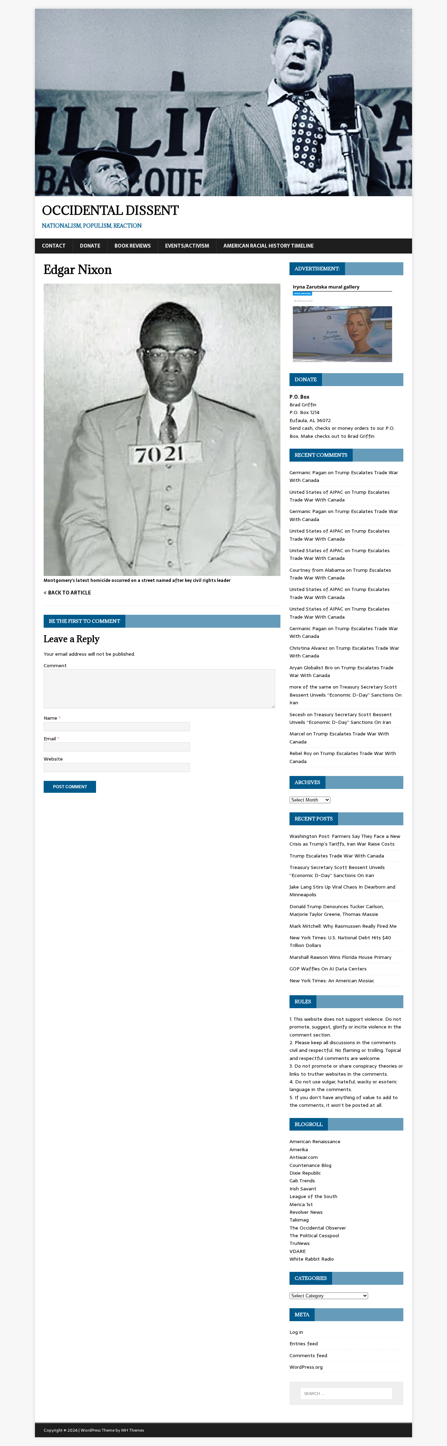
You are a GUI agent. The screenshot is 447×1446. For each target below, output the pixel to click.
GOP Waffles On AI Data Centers (328, 969)
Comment (55, 665)
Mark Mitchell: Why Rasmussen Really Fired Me (343, 926)
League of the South (313, 1196)
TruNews (300, 1243)
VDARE (298, 1251)
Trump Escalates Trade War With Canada (340, 496)
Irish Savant (303, 1188)
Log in (296, 1332)
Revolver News (306, 1212)
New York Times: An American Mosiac (332, 980)
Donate (90, 246)
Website (53, 759)
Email (50, 738)
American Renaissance (315, 1141)
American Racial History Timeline (269, 246)
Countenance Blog (310, 1165)
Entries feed (304, 1343)
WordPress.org (306, 1367)
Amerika (299, 1149)
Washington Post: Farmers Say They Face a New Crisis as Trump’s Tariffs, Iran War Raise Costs (345, 840)
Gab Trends (302, 1180)
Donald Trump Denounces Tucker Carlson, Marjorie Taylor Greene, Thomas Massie (337, 910)
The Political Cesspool (314, 1235)
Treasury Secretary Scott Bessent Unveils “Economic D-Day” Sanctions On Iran (346, 694)
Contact (54, 246)
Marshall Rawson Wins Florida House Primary (340, 957)
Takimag (299, 1220)
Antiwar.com (304, 1157)
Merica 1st (301, 1204)
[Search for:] (346, 1393)
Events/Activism (187, 246)
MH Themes (132, 1430)
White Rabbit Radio (312, 1259)
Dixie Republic (305, 1173)
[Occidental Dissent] (223, 192)
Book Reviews (133, 246)
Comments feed (308, 1355)
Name (51, 718)
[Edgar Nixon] (162, 572)
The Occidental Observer (318, 1228)
